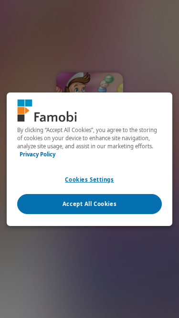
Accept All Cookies (89, 203)
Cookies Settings (89, 179)
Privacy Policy (37, 154)
